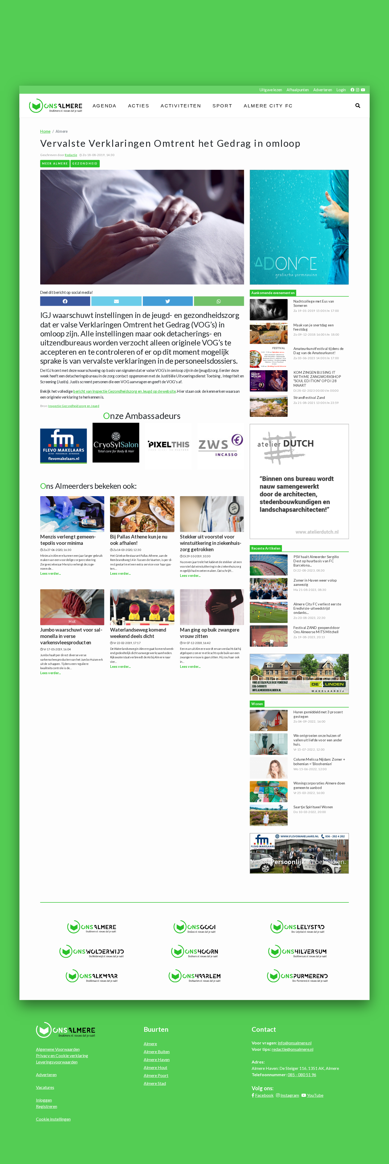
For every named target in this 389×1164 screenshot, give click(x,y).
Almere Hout (155, 1067)
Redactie (71, 155)
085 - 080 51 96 (302, 1074)
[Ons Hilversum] (297, 951)
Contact (264, 1029)
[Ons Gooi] (194, 926)
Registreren (46, 1106)
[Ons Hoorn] (194, 951)
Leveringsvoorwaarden (57, 1061)
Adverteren (322, 89)
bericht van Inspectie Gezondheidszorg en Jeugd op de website (124, 391)
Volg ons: (263, 1088)
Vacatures (45, 1087)
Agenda (105, 105)
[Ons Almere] (91, 926)
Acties (138, 105)
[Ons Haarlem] (194, 975)
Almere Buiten (157, 1051)
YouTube (315, 1095)
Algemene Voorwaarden (58, 1049)
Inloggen (44, 1099)
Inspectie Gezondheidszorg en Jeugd (73, 406)
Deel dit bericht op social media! (66, 292)
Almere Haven (157, 1059)
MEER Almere (55, 163)
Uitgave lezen (271, 89)
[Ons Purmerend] (297, 975)
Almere (150, 1043)
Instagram (290, 1095)
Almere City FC (268, 105)
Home (45, 131)
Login (341, 89)
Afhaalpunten (298, 89)
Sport (223, 105)
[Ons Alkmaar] (91, 975)
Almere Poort (156, 1075)
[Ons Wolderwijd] (91, 951)
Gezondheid (85, 163)
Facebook (264, 1095)
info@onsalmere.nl (294, 1042)
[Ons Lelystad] (297, 926)
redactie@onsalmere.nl (292, 1049)
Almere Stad (155, 1083)
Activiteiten (181, 105)
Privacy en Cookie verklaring (62, 1055)
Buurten (156, 1029)
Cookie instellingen (53, 1118)
